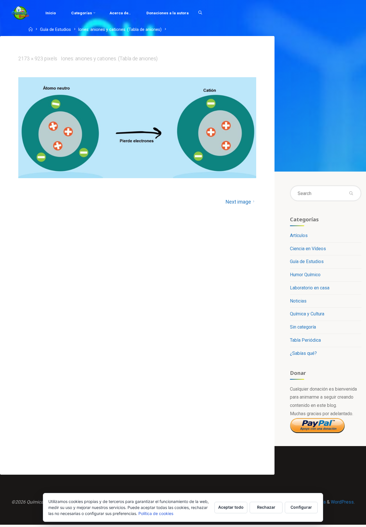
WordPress (342, 502)
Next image (238, 202)
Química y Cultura (307, 314)
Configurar (301, 507)
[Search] (200, 13)
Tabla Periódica (305, 340)
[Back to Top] (343, 519)
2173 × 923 (31, 58)
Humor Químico (305, 274)
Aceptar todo (231, 507)
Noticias (298, 301)
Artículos (299, 235)
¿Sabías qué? (303, 353)
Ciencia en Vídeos (308, 248)
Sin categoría (303, 327)
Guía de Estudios (55, 29)
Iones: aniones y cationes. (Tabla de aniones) (120, 29)
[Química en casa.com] (20, 12)
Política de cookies (155, 513)
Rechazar (266, 507)
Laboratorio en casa (309, 288)
